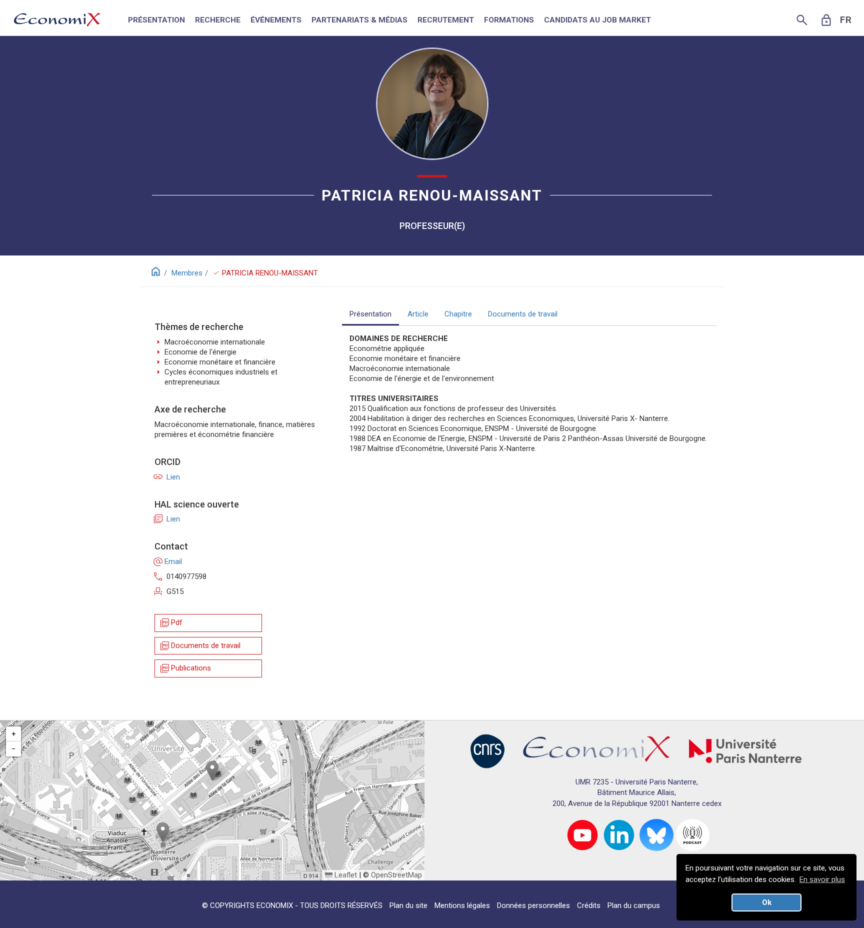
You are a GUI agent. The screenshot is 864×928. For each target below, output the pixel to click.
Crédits (588, 905)
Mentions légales (462, 905)
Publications (185, 668)
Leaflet (344, 875)
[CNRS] (487, 750)
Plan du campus (634, 905)
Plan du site (409, 905)
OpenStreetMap (396, 875)
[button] (212, 770)
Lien (167, 477)
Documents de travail (199, 645)
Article (418, 314)
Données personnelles (533, 905)
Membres (187, 273)
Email (168, 561)
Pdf (170, 623)
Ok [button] (767, 902)
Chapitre (458, 314)
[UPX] (745, 750)
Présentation (371, 314)
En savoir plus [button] (822, 879)
